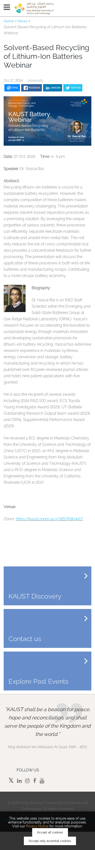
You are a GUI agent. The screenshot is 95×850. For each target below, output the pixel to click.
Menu (7, 7)
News (23, 21)
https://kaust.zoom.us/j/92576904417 (49, 519)
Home (9, 21)
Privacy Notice (37, 826)
